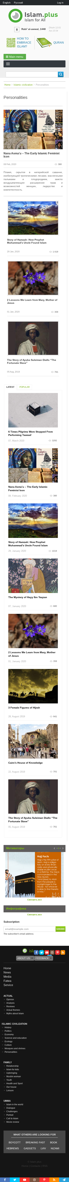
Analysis (10, 1003)
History (8, 1027)
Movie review (12, 1122)
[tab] (10, 387)
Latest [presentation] (10, 387)
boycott (15, 1142)
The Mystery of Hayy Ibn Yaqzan (27, 597)
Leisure (10, 1090)
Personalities (11, 1052)
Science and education (16, 1038)
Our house (11, 1087)
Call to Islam (12, 1118)
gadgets (30, 1148)
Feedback (42, 958)
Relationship (12, 1066)
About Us (23, 958)
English (6, 2)
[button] (15, 56)
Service (8, 985)
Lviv (43, 1148)
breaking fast (35, 1142)
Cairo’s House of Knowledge (25, 762)
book (53, 1142)
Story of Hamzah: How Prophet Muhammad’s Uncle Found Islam (26, 241)
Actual (8, 996)
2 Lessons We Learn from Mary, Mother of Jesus (32, 301)
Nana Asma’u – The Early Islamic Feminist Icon (31, 155)
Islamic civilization (23, 84)
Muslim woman (13, 1076)
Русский (18, 2)
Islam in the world (14, 1104)
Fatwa (7, 980)
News (7, 972)
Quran (58, 42)
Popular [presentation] (24, 387)
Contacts (35, 1166)
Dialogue (10, 1108)
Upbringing (11, 1073)
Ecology (8, 1041)
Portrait (9, 1115)
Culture (8, 1045)
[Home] (34, 16)
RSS (44, 1166)
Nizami (55, 1148)
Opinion (10, 999)
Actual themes (13, 1010)
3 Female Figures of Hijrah (24, 707)
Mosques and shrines (15, 1048)
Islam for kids (12, 1069)
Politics (8, 1031)
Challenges (12, 1111)
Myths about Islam (15, 1013)
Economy (9, 1034)
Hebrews (13, 1148)
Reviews (10, 1006)
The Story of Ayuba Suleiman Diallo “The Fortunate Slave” (31, 361)
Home (7, 84)
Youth (9, 1080)
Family (8, 1062)
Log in (60, 2)
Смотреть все (34, 900)
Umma (7, 1101)
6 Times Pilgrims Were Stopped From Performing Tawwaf (30, 433)
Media (7, 976)
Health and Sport (14, 1083)
